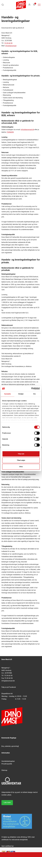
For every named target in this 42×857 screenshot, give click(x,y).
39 (7, 43)
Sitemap (4, 770)
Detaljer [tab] (21, 394)
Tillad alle (21, 454)
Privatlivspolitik (6, 764)
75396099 (10, 132)
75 (5, 43)
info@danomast (10, 46)
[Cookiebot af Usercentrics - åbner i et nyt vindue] (31, 388)
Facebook (12, 687)
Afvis (21, 467)
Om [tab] (34, 394)
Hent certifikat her (7, 846)
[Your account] (29, 4)
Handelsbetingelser (8, 761)
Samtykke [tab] (7, 394)
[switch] (37, 433)
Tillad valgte (21, 460)
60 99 (10, 43)
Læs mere (7, 802)
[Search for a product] (2, 4)
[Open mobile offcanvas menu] (39, 4)
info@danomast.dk (27, 129)
